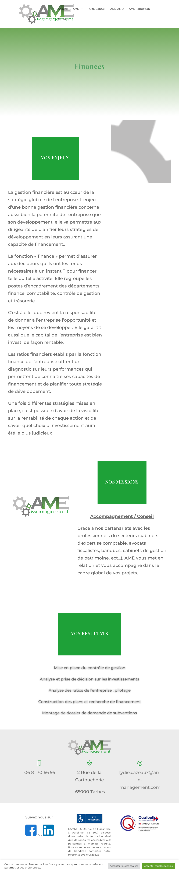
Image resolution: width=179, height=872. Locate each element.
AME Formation (139, 9)
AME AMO (117, 9)
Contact (63, 19)
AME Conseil (97, 9)
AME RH (78, 9)
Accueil (63, 9)
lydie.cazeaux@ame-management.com (139, 780)
